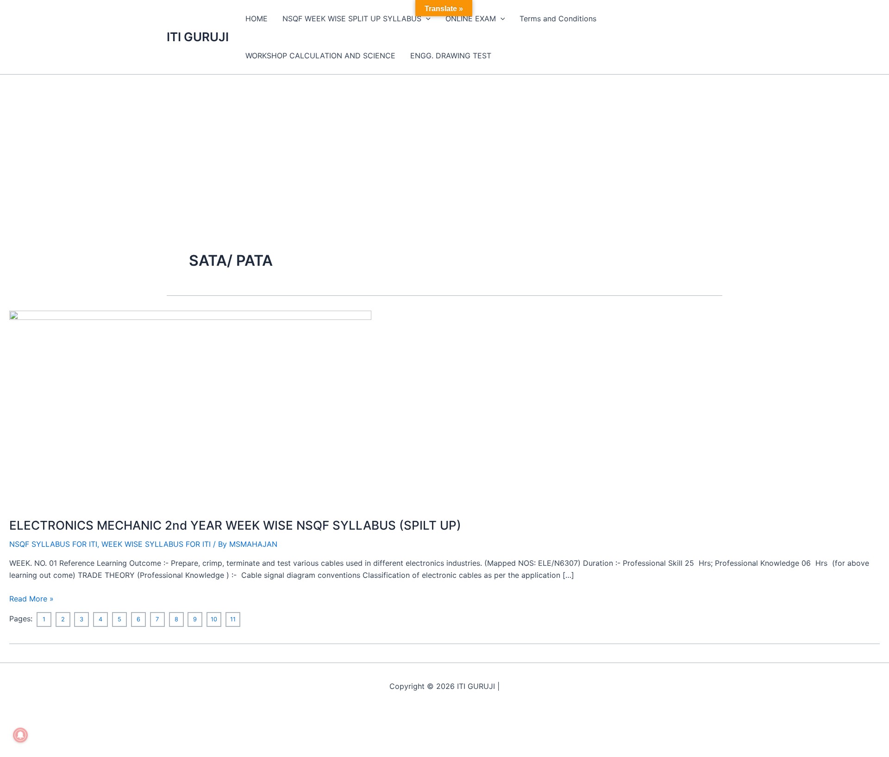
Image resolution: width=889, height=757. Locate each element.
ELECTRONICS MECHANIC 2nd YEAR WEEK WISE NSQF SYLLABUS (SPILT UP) (235, 525)
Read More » (31, 598)
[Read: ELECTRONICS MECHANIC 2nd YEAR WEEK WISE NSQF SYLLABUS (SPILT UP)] (190, 408)
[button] (426, 18)
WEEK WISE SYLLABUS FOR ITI (156, 544)
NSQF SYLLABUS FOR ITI (53, 544)
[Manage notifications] (20, 735)
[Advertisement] (444, 144)
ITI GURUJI (198, 37)
